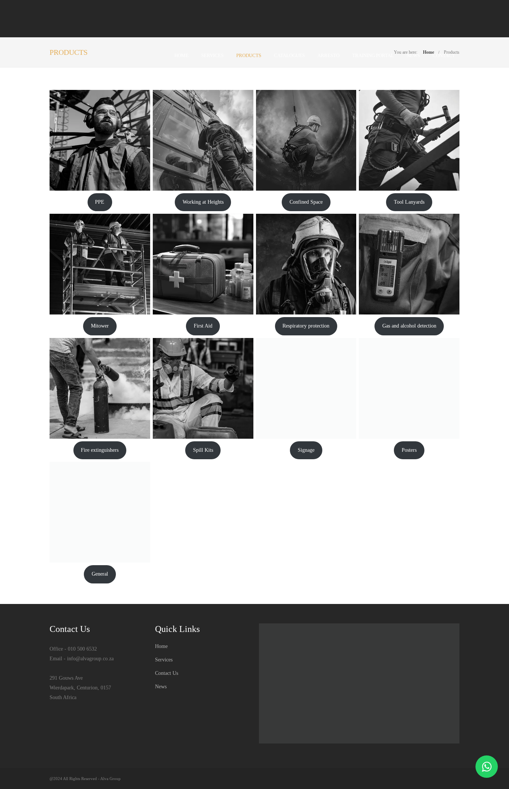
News (413, 55)
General (100, 574)
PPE (99, 202)
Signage (306, 450)
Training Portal (373, 55)
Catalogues (289, 55)
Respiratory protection (305, 326)
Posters (409, 450)
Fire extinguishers (99, 450)
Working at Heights (203, 202)
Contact (444, 55)
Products (248, 55)
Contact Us (166, 673)
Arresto (328, 55)
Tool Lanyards (409, 202)
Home (181, 55)
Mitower (100, 326)
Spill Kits (203, 450)
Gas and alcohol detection (409, 326)
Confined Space (306, 202)
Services (212, 55)
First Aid (203, 326)
